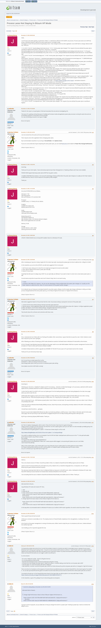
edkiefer (11, 108)
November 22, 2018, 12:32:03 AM (28, 259)
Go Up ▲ (94, 626)
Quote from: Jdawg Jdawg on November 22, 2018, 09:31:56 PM (37, 587)
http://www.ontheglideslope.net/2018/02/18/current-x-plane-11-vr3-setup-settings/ (41, 432)
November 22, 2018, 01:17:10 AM (28, 299)
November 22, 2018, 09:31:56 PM (28, 481)
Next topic (91, 27)
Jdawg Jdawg (13, 35)
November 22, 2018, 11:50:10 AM (28, 457)
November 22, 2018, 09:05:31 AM (28, 422)
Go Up (8, 611)
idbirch (11, 546)
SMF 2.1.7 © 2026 (8, 626)
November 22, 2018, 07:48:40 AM (28, 357)
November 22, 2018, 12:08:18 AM (28, 235)
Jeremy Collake (13, 132)
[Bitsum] (8, 152)
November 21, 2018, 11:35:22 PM (28, 164)
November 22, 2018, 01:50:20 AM (28, 331)
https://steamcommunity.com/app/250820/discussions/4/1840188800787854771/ (41, 575)
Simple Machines (15, 626)
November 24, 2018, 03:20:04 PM (28, 513)
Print (93, 31)
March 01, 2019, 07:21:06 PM (27, 583)
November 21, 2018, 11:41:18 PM (28, 188)
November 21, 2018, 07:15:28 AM (28, 108)
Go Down (9, 31)
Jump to (73, 617)
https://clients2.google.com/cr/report (65, 80)
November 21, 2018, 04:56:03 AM (28, 35)
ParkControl (64, 143)
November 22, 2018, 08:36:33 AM (28, 381)
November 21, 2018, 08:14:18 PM (28, 132)
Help (90, 626)
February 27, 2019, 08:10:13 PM (27, 545)
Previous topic (84, 27)
